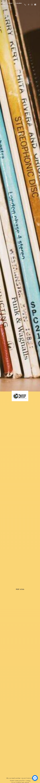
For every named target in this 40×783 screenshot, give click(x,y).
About (10, 3)
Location (19, 3)
